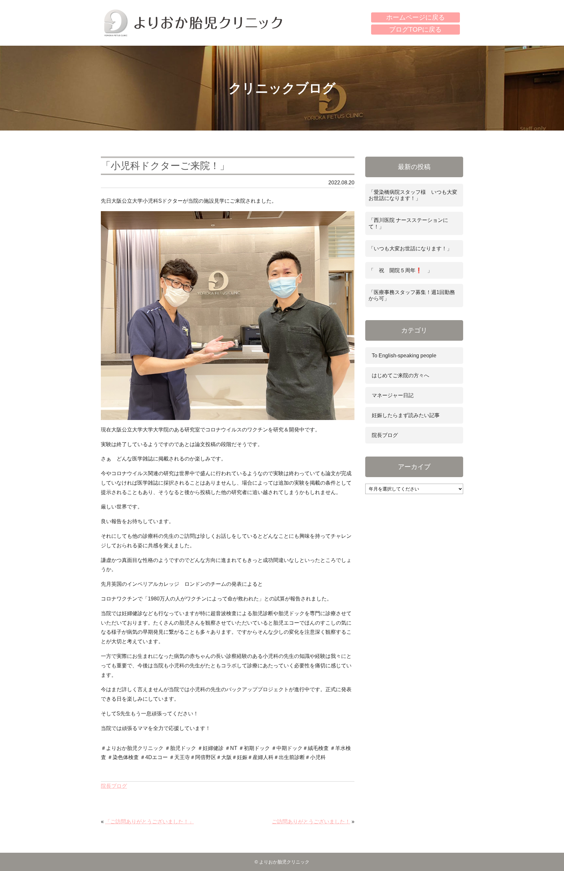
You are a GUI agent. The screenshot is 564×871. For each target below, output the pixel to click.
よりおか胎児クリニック (193, 22)
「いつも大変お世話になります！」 (410, 248)
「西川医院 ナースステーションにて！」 (408, 223)
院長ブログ (114, 786)
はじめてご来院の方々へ (400, 375)
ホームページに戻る (415, 17)
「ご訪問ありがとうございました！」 (149, 821)
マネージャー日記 (393, 395)
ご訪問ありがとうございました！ (311, 821)
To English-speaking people (404, 355)
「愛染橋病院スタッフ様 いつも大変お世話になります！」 (412, 195)
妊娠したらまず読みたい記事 (406, 415)
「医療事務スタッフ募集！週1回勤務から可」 (411, 295)
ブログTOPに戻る (415, 29)
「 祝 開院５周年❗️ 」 (400, 270)
